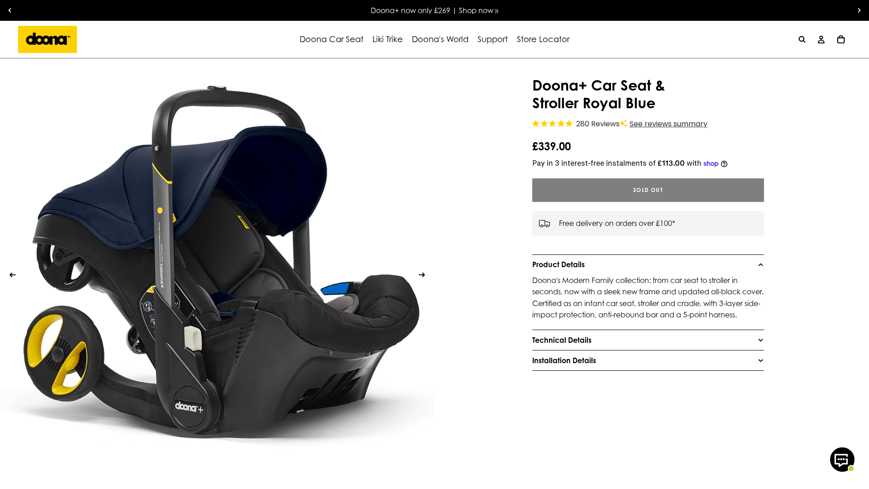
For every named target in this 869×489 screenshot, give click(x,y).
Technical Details (562, 340)
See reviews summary (668, 124)
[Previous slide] (10, 10)
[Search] (802, 39)
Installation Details (564, 360)
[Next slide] (859, 10)
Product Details (558, 264)
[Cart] (841, 39)
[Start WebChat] (842, 459)
